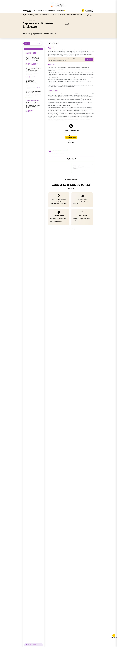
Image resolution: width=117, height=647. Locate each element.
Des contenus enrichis (82, 199)
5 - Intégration (29, 97)
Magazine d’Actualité (49, 10)
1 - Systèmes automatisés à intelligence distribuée (32, 53)
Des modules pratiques (58, 215)
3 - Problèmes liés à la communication (31, 77)
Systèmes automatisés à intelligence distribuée (81, 167)
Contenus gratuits (60, 10)
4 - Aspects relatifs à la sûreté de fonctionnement (33, 88)
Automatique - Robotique (45, 14)
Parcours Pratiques (40, 10)
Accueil (24, 14)
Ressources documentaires (28, 10)
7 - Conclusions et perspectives (30, 111)
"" (71, 184)
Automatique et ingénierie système (58, 14)
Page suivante (77, 165)
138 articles (71, 188)
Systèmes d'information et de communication (75, 14)
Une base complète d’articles (59, 199)
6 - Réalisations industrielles (32, 100)
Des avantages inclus (82, 215)
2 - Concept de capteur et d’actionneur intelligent (32, 64)
